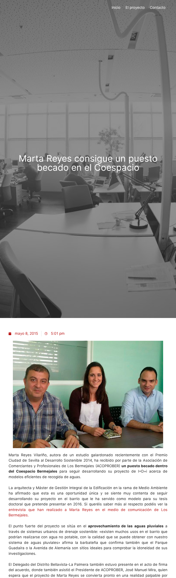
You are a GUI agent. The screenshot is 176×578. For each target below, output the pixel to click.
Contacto (157, 7)
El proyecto (135, 7)
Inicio (116, 7)
